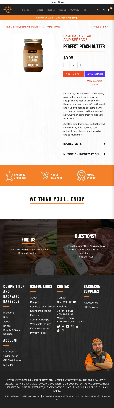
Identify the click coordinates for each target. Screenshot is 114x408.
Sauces (7, 321)
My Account (10, 351)
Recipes (51, 10)
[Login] (104, 10)
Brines (7, 325)
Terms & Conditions (74, 396)
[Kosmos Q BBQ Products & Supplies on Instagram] (77, 326)
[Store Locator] (63, 330)
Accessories (91, 302)
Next (104, 27)
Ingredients (72, 143)
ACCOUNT (10, 341)
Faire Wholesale (39, 328)
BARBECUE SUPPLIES (92, 289)
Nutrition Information (81, 154)
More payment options (94, 82)
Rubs (6, 317)
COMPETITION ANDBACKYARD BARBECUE (14, 294)
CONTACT (64, 287)
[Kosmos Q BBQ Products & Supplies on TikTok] (58, 330)
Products (26, 10)
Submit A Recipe (39, 319)
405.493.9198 (65, 314)
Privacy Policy (38, 332)
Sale (85, 10)
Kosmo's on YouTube (42, 306)
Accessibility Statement (53, 396)
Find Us (62, 10)
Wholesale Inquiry (40, 324)
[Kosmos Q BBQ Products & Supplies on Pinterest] (72, 326)
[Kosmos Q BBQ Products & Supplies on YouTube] (67, 326)
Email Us (62, 306)
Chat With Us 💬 (66, 302)
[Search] (98, 10)
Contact (61, 297)
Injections (8, 312)
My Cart (8, 364)
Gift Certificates (12, 360)
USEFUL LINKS (41, 287)
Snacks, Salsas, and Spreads (78, 38)
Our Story (74, 10)
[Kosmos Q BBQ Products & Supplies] (7, 9)
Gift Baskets (91, 307)
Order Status (10, 355)
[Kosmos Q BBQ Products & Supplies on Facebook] (63, 326)
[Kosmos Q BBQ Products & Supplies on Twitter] (58, 326)
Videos (40, 10)
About (33, 297)
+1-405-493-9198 (80, 387)
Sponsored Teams (40, 310)
